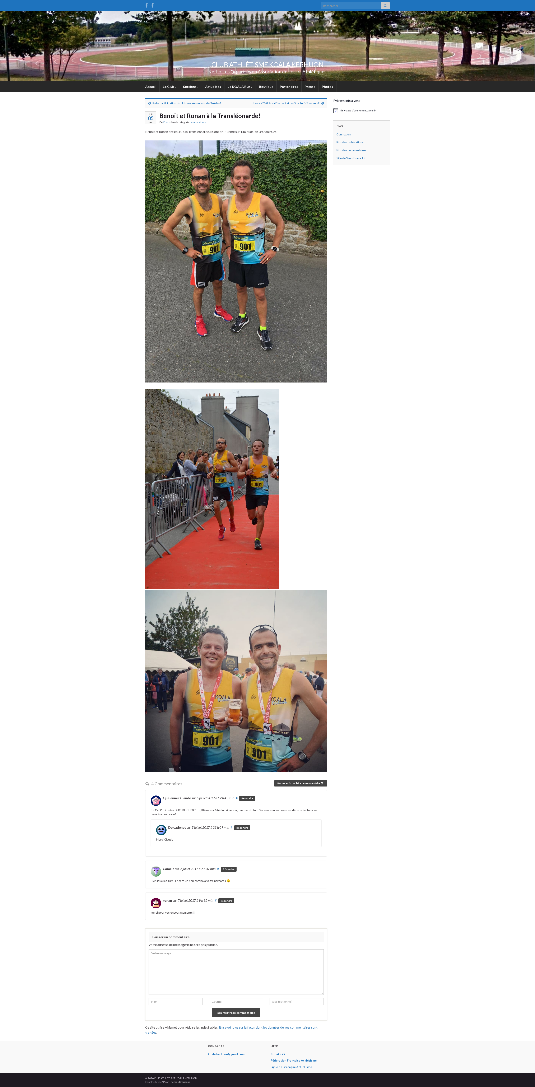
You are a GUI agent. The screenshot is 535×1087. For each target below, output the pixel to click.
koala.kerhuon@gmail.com (226, 1054)
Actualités (213, 86)
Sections (190, 86)
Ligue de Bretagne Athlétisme (291, 1067)
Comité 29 (278, 1054)
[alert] (361, 110)
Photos (327, 86)
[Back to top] (525, 1077)
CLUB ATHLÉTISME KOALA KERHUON (267, 65)
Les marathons (198, 122)
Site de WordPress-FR (351, 158)
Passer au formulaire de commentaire (299, 783)
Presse (310, 86)
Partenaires (289, 86)
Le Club (169, 86)
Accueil (150, 86)
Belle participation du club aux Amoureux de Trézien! (187, 103)
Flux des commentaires (351, 150)
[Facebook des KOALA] (146, 4)
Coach (166, 122)
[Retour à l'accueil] (267, 46)
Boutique (266, 86)
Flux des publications (350, 142)
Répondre (247, 798)
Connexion (343, 134)
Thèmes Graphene (179, 1081)
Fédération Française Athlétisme (294, 1060)
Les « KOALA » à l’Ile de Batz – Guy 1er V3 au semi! (286, 103)
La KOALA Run (239, 86)
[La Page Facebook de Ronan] (152, 4)
